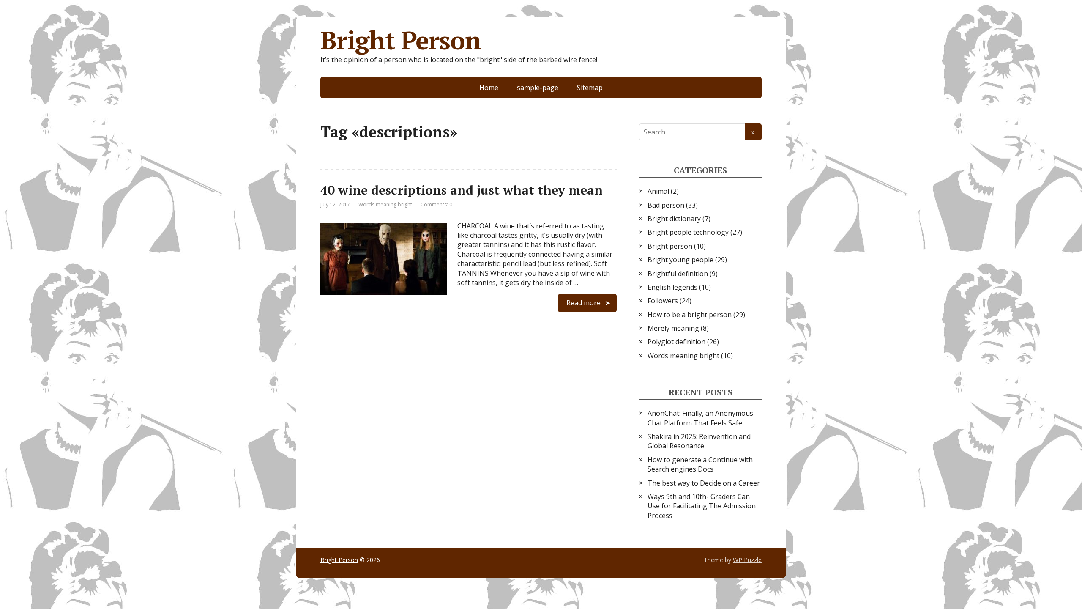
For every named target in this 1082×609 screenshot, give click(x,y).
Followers (663, 300)
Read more (583, 302)
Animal (658, 191)
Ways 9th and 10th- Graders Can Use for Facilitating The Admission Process (702, 506)
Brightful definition (678, 273)
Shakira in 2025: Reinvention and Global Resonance (699, 441)
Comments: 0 (436, 204)
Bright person (670, 246)
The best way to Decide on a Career (704, 483)
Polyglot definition (676, 341)
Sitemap (590, 87)
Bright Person (400, 40)
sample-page (537, 87)
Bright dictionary (674, 218)
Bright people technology (688, 232)
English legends (672, 287)
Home (488, 87)
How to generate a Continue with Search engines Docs (700, 464)
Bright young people (680, 259)
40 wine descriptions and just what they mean (461, 189)
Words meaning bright (385, 204)
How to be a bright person (690, 314)
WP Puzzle (747, 560)
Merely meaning (673, 328)
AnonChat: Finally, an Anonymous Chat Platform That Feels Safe (700, 418)
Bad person (666, 205)
